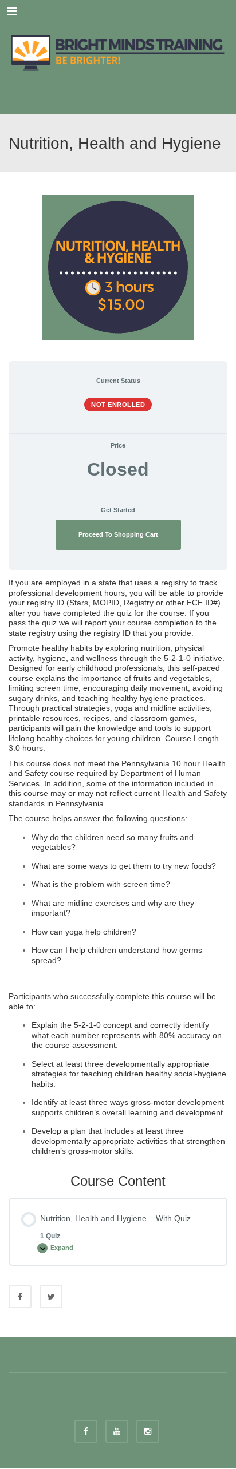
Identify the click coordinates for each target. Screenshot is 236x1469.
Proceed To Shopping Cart (118, 534)
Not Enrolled (118, 404)
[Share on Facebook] (20, 1296)
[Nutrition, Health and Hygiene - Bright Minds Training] (118, 51)
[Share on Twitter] (51, 1296)
